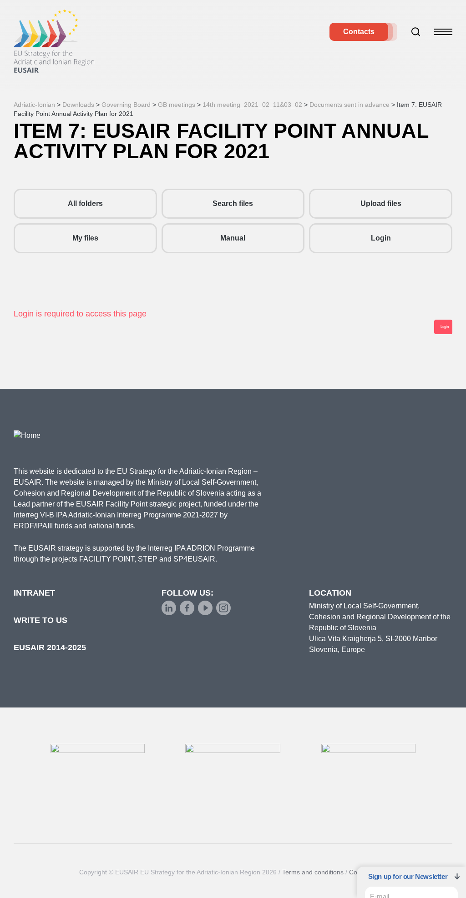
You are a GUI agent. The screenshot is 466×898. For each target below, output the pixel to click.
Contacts (359, 31)
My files (85, 238)
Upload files (380, 203)
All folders (85, 203)
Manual (232, 238)
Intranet (34, 592)
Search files (233, 203)
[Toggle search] (416, 32)
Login (381, 238)
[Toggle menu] (443, 32)
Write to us (40, 620)
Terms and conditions (313, 872)
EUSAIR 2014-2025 (50, 647)
